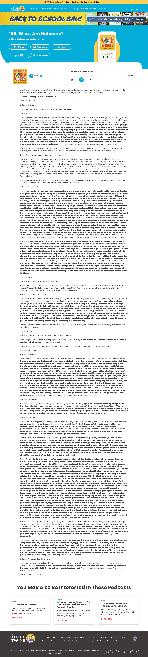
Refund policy (69, 651)
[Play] (31, 76)
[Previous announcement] (9, 2)
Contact (53, 641)
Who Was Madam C (25, 605)
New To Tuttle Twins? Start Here (73, 641)
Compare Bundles (95, 641)
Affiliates (104, 637)
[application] (81, 75)
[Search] (127, 8)
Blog (53, 637)
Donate (45, 641)
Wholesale (115, 637)
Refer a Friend (92, 637)
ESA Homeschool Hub (76, 637)
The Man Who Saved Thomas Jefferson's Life (114, 604)
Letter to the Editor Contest (117, 641)
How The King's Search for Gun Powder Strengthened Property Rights (73, 604)
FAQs (124, 637)
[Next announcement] (138, 2)
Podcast (61, 637)
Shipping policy (83, 651)
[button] (34, 8)
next (92, 80)
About (46, 637)
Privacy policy (41, 651)
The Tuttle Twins (27, 651)
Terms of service (55, 651)
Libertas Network (54, 653)
